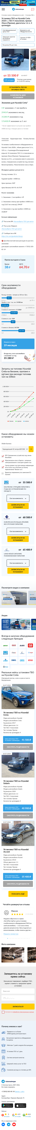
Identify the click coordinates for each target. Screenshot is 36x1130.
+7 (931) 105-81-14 (8, 1091)
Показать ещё (18, 894)
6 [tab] (15, 938)
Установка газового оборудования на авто (13, 15)
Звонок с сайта (19, 1091)
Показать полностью (11, 934)
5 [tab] (13, 938)
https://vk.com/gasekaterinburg (12, 236)
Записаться (18, 1006)
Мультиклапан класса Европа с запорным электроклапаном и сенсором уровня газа (18, 461)
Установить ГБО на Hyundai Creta (18, 88)
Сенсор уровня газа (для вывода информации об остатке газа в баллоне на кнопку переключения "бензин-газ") (19, 467)
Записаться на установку (18, 506)
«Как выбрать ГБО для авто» (23, 221)
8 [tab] (18, 938)
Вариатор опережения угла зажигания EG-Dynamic (18, 473)
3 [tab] (10, 938)
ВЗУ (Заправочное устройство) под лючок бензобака (18, 456)
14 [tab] (27, 938)
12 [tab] (24, 938)
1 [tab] (7, 938)
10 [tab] (21, 938)
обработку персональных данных (23, 1012)
